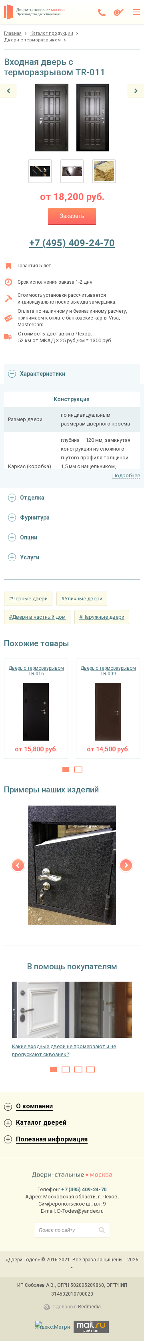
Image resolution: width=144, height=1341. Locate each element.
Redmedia (89, 1307)
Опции (28, 537)
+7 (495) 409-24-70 (72, 243)
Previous (18, 865)
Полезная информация (52, 1139)
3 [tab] (78, 1069)
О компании (34, 1106)
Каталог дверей (41, 1122)
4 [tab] (90, 1069)
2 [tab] (78, 769)
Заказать (72, 216)
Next (126, 865)
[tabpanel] (36, 709)
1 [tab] (65, 769)
